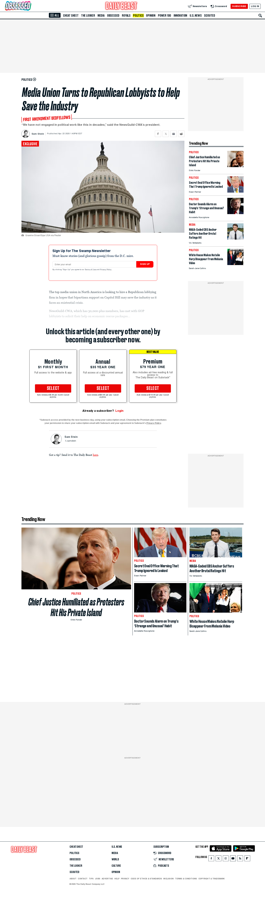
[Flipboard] (247, 859)
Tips (91, 879)
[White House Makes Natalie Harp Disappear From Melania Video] (235, 264)
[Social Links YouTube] (233, 859)
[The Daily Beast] (121, 6)
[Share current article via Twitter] (166, 134)
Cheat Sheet (71, 15)
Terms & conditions (186, 879)
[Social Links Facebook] (211, 859)
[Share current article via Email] (173, 134)
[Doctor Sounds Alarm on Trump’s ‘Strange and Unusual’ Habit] (235, 213)
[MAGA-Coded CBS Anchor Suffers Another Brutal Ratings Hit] (235, 238)
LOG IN (255, 6)
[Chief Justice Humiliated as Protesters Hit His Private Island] (235, 166)
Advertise (107, 879)
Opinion (150, 15)
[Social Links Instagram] (226, 859)
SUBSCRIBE (239, 6)
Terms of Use (90, 270)
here (95, 454)
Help (117, 879)
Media (101, 15)
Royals (126, 15)
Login (119, 410)
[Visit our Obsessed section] (29, 6)
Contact (82, 879)
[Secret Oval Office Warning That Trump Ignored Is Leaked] (235, 191)
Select (53, 388)
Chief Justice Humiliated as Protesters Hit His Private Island (76, 607)
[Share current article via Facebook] (158, 134)
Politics (138, 15)
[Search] (260, 15)
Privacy (125, 879)
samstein (71, 441)
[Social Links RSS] (240, 859)
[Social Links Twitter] (218, 859)
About (73, 879)
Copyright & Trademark (211, 879)
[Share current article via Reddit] (181, 134)
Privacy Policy (106, 270)
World (115, 859)
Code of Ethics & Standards (146, 879)
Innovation (180, 15)
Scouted (209, 15)
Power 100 (164, 15)
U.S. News (196, 15)
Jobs (97, 879)
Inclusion (168, 879)
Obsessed (113, 15)
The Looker (88, 15)
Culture (116, 865)
